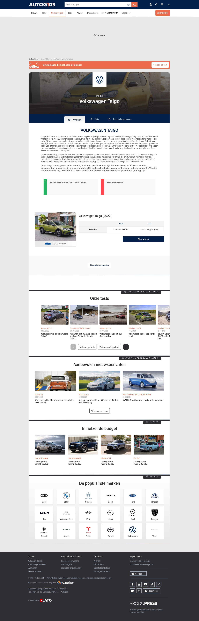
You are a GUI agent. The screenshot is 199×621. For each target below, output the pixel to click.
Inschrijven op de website (140, 560)
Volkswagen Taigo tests (109, 347)
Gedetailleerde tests (102, 567)
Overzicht (77, 119)
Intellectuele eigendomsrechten (98, 577)
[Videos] (132, 590)
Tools (70, 12)
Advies (79, 12)
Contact (138, 573)
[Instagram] (139, 584)
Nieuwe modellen (35, 571)
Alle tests (97, 560)
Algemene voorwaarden (68, 577)
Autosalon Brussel (35, 560)
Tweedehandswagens (70, 560)
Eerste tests (98, 564)
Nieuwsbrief (153, 590)
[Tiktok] (152, 584)
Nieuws (34, 12)
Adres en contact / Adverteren (55, 588)
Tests (44, 12)
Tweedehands (92, 12)
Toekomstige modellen (37, 564)
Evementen (32, 567)
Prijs (97, 119)
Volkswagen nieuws (99, 410)
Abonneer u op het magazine (141, 564)
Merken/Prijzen (57, 12)
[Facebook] (132, 584)
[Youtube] (145, 584)
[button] (126, 347)
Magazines (126, 12)
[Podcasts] (139, 590)
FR (169, 4)
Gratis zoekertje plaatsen (71, 567)
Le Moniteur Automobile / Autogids (54, 591)
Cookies (82, 577)
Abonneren (162, 13)
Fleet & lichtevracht (110, 12)
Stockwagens (66, 564)
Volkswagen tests (87, 347)
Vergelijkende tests (101, 571)
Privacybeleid (52, 577)
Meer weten (143, 239)
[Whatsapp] (158, 584)
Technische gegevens (122, 119)
